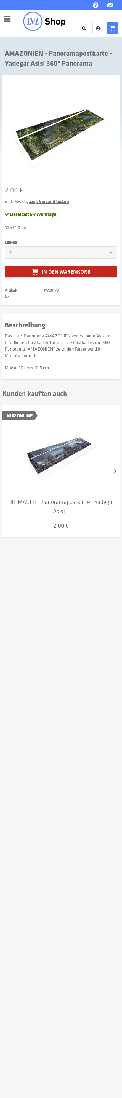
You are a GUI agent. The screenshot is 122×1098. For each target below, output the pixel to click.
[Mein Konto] (98, 28)
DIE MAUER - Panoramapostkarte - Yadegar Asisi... (61, 506)
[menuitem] (8, 19)
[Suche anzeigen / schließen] (84, 28)
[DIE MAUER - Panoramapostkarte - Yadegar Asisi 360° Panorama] (61, 449)
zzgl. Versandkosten (49, 201)
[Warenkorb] (112, 28)
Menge (11, 242)
